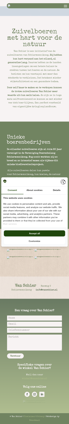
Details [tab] (56, 190)
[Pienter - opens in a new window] (63, 181)
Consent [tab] (12, 190)
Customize (34, 241)
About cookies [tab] (34, 190)
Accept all (34, 233)
